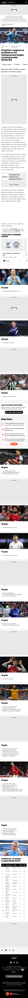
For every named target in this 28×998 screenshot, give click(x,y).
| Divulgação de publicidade (16, 20)
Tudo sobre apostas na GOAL (8, 25)
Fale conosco (9, 966)
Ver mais (14, 444)
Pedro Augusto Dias (5, 46)
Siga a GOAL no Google (15, 412)
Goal (9, 982)
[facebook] (11, 962)
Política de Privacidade (6, 967)
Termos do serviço (17, 966)
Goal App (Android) (22, 967)
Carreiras (15, 967)
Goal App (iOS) (7, 969)
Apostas (18, 969)
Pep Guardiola (5, 135)
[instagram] (17, 962)
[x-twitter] (14, 962)
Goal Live (13, 969)
